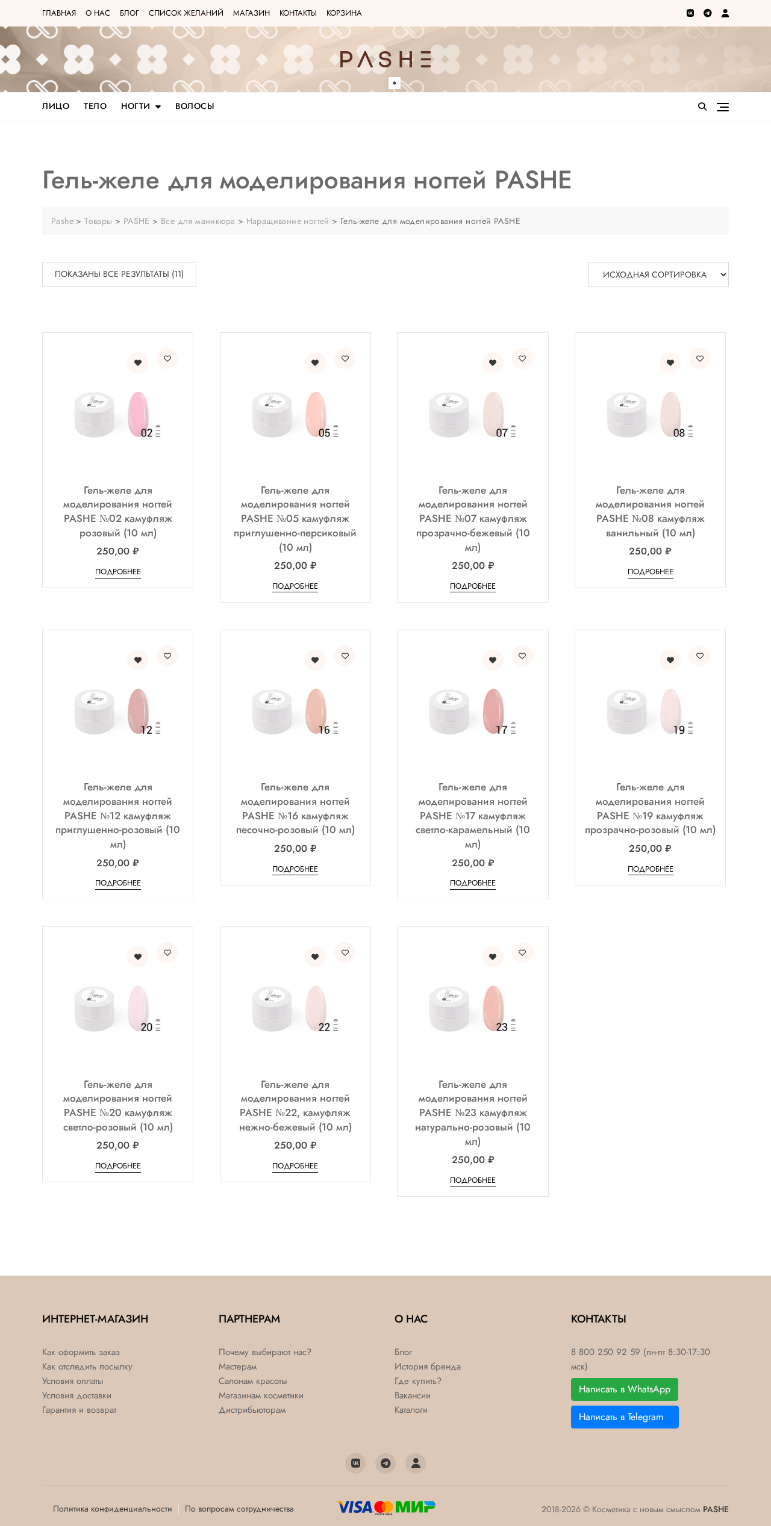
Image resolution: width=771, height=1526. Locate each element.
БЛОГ (129, 13)
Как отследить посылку (87, 1366)
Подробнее (118, 571)
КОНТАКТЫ (298, 13)
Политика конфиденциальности (112, 1509)
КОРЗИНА (344, 13)
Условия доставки (76, 1395)
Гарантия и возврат (79, 1410)
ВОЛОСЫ (194, 106)
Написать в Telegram (625, 1417)
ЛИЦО (55, 106)
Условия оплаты (73, 1381)
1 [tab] (395, 83)
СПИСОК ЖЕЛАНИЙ (186, 13)
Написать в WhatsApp (624, 1389)
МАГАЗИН (251, 13)
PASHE (716, 1509)
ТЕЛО (95, 106)
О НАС (98, 13)
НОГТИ (136, 106)
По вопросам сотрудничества (239, 1509)
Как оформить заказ (81, 1352)
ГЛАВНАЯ (59, 13)
